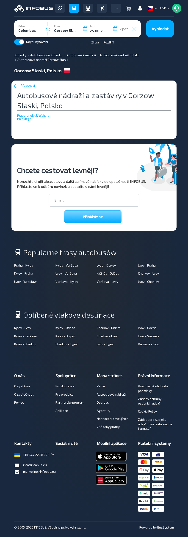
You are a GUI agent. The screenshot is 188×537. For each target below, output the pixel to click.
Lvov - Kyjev (105, 344)
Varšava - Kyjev (66, 281)
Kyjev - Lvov (22, 328)
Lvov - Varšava (66, 273)
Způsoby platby (108, 427)
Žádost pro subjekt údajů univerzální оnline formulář (155, 424)
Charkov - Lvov (148, 273)
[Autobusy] (74, 8)
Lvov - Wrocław (25, 281)
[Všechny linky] (60, 8)
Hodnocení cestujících (112, 419)
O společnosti (24, 394)
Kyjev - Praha (23, 273)
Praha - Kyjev (23, 265)
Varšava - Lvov (107, 281)
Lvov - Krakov (106, 265)
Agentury (103, 411)
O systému (22, 386)
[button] (116, 8)
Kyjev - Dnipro (65, 336)
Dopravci (103, 402)
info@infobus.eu (35, 465)
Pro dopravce (65, 386)
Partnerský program (69, 402)
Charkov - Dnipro (109, 328)
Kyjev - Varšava (66, 265)
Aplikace (61, 411)
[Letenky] (102, 8)
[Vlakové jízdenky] (88, 8)
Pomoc (19, 402)
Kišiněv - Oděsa (108, 273)
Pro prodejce (64, 394)
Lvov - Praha (147, 265)
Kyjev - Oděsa (65, 328)
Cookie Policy (147, 411)
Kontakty (23, 443)
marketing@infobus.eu (39, 471)
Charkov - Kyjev (66, 344)
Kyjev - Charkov (25, 344)
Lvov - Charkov (148, 281)
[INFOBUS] (33, 8)
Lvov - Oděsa (147, 328)
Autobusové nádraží (111, 394)
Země (101, 386)
